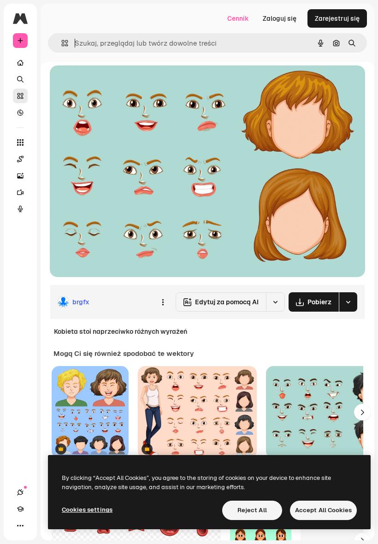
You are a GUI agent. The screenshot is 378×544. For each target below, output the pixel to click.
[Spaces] (20, 159)
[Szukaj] (20, 79)
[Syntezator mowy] (20, 208)
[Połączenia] (20, 492)
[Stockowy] (20, 96)
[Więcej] (20, 525)
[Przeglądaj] (20, 112)
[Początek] (20, 62)
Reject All (252, 510)
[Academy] (20, 509)
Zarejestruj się (337, 18)
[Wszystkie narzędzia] (20, 142)
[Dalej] (362, 412)
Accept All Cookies (323, 510)
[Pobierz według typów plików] (348, 302)
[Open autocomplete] (61, 43)
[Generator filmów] (20, 192)
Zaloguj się (279, 18)
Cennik (238, 18)
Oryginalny (113, 82)
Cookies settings (87, 510)
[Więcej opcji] (163, 302)
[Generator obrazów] (20, 175)
